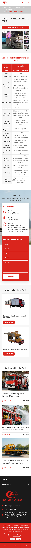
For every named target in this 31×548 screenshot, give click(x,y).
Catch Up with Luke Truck (15, 368)
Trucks (10, 8)
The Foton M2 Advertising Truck (14, 11)
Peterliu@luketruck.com (14, 213)
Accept (19, 539)
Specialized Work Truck (20, 8)
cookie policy (16, 536)
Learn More (9, 322)
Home (5, 8)
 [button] (26, 50)
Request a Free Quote (15, 27)
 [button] (26, 29)
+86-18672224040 (13, 219)
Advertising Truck (10, 9)
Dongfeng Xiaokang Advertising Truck (15, 349)
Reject (12, 539)
